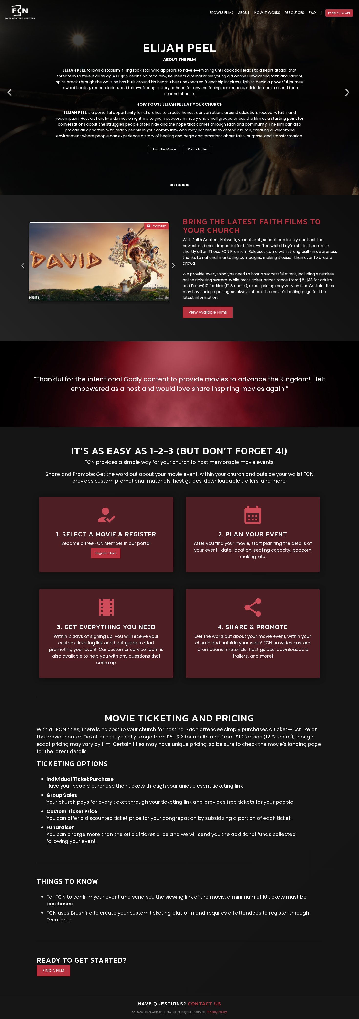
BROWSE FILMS (221, 13)
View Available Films (208, 312)
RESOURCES (294, 13)
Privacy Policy (217, 1012)
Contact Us (204, 1003)
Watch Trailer (197, 149)
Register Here (105, 553)
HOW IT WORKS (267, 13)
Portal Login (339, 13)
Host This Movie (164, 149)
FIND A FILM (53, 970)
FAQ (312, 13)
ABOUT (244, 13)
